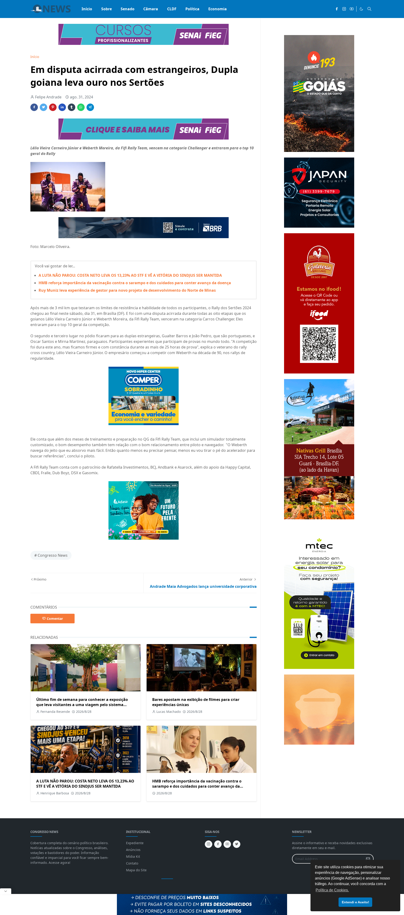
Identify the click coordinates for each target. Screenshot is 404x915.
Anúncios (133, 849)
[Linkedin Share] (62, 107)
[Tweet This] (43, 107)
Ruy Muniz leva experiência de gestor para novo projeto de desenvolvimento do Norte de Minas (127, 290)
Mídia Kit (133, 856)
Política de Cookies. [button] (332, 890)
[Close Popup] (5, 891)
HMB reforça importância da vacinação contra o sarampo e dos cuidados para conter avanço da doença (135, 282)
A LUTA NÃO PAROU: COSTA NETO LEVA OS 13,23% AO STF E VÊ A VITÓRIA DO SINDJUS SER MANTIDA (130, 275)
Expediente (135, 843)
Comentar (55, 618)
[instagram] (344, 9)
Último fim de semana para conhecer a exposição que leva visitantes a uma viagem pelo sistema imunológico (82, 704)
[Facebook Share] (34, 107)
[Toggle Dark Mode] (361, 9)
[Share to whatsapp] (81, 107)
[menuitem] (87, 8)
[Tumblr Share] (71, 107)
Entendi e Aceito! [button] (355, 902)
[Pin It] (53, 107)
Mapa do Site (136, 870)
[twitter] (236, 844)
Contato (132, 863)
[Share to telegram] (90, 107)
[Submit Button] (368, 858)
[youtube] (351, 9)
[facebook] (336, 9)
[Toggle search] (369, 9)
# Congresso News (51, 555)
